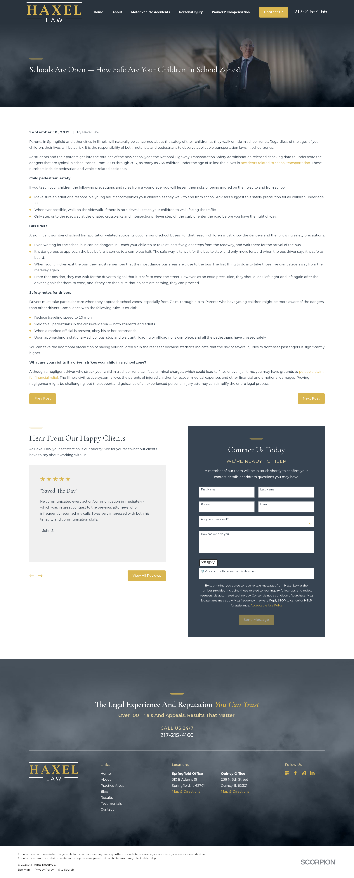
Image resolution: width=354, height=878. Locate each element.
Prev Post (42, 398)
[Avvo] (303, 773)
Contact (107, 809)
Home (106, 774)
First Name (208, 489)
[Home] (54, 12)
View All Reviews (147, 576)
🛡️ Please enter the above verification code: (229, 571)
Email (263, 504)
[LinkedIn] (312, 773)
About (106, 780)
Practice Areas (112, 786)
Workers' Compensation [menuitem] (231, 12)
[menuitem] (24, 869)
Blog (104, 792)
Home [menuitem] (98, 12)
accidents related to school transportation (275, 163)
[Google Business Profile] (287, 773)
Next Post (311, 398)
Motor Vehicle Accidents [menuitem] (150, 12)
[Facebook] (295, 773)
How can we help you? (215, 534)
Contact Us (273, 12)
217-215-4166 (310, 11)
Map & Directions (186, 792)
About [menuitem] (117, 12)
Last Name (267, 489)
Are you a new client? (215, 519)
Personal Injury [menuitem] (191, 12)
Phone (205, 504)
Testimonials (111, 804)
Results (107, 798)
